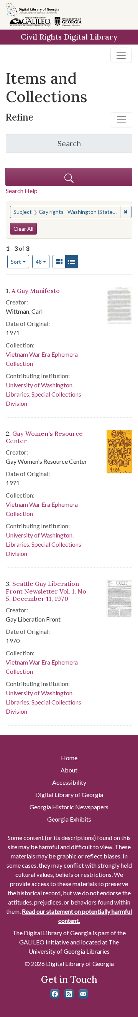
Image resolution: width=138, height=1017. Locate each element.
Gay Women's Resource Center (44, 437)
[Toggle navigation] (121, 55)
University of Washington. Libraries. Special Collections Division (43, 394)
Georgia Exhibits (69, 819)
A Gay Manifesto (36, 290)
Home (69, 757)
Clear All (23, 228)
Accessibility (69, 782)
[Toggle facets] (121, 119)
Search (95, 145)
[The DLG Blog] (69, 994)
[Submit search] (68, 177)
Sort (16, 261)
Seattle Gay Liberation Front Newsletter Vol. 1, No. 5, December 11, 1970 (47, 591)
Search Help (22, 190)
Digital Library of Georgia (69, 794)
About (69, 770)
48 (43, 261)
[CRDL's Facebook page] (54, 994)
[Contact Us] (83, 994)
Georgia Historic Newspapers (69, 806)
